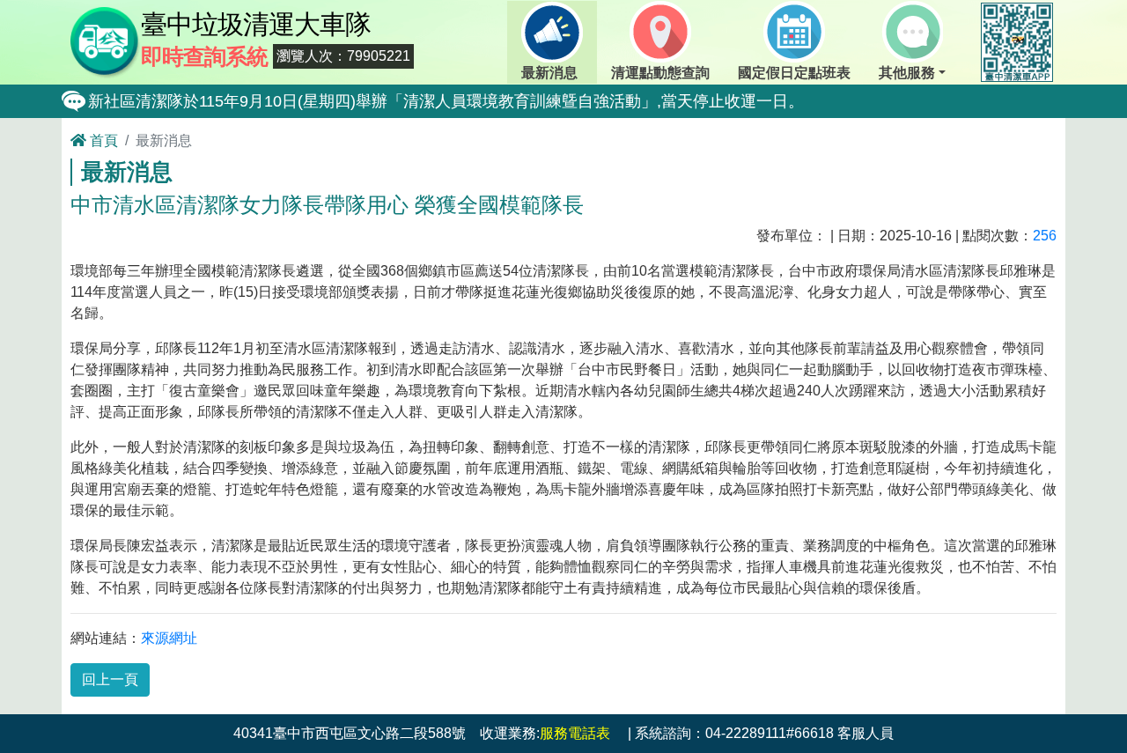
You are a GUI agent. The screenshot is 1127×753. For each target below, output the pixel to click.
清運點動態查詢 (660, 72)
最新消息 (549, 72)
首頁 (102, 140)
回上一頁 (110, 679)
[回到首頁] (105, 40)
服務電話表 (575, 733)
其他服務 (907, 72)
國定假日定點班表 (794, 72)
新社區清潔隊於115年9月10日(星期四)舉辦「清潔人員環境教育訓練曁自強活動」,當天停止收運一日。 (446, 101)
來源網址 (169, 638)
